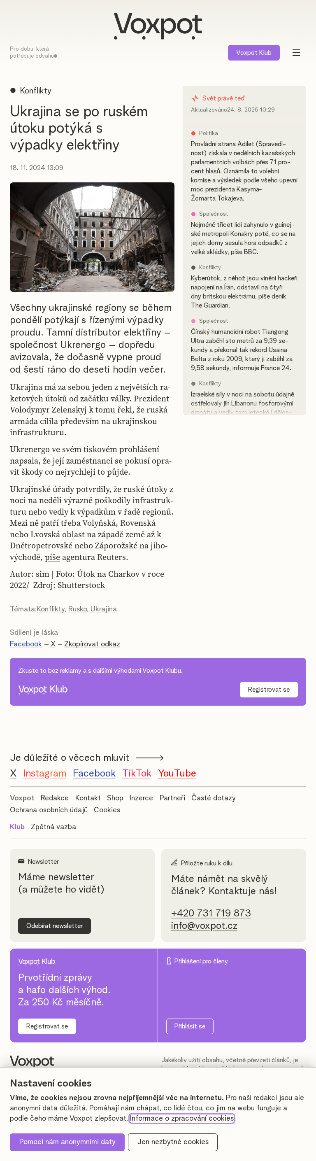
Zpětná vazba (53, 827)
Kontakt (88, 798)
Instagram (44, 774)
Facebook (26, 644)
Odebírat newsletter (54, 926)
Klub (254, 52)
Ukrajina (104, 609)
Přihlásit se (189, 1026)
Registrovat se (269, 689)
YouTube (177, 774)
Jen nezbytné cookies (173, 1142)
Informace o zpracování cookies (182, 1118)
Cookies (107, 810)
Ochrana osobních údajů (49, 810)
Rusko (77, 609)
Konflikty (51, 609)
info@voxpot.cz (204, 926)
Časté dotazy (213, 798)
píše (52, 557)
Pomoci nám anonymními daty (67, 1142)
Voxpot (22, 798)
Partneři (172, 798)
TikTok (136, 774)
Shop (115, 798)
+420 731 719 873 (211, 914)
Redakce (55, 798)
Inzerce (141, 798)
